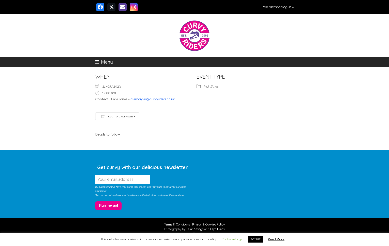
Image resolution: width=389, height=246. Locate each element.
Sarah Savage (195, 229)
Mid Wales (211, 86)
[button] (104, 62)
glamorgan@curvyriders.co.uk (152, 99)
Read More (276, 239)
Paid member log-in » (278, 7)
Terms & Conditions (177, 224)
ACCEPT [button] (255, 239)
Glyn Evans (217, 229)
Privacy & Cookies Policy (208, 224)
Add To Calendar (120, 116)
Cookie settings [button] (231, 239)
